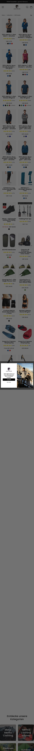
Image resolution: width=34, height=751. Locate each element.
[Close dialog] (32, 364)
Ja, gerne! (9, 379)
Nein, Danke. (9, 382)
